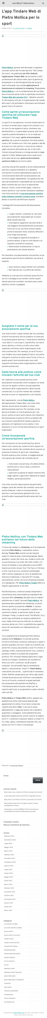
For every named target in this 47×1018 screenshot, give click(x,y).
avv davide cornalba (11, 924)
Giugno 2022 (8, 873)
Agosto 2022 (8, 866)
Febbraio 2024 (9, 836)
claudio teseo (9, 939)
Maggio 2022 (8, 877)
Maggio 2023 (8, 847)
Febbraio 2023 (9, 855)
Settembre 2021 (10, 899)
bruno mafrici (8, 931)
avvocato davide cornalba (13, 928)
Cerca (6, 776)
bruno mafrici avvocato (12, 935)
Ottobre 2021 (9, 896)
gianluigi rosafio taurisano (13, 972)
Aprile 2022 (8, 881)
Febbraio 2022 (9, 888)
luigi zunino (8, 987)
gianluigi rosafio (9, 969)
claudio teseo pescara (11, 943)
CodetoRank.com (19, 1013)
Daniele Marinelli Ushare (12, 954)
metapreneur (8, 995)
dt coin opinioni (9, 961)
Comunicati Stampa (16, 766)
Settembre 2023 (10, 840)
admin (29, 28)
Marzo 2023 (8, 851)
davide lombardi (9, 957)
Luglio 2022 (8, 870)
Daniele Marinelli (9, 950)
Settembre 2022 (10, 862)
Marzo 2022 (8, 884)
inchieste (7, 983)
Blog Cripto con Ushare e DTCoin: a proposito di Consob (23, 800)
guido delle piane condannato (14, 980)
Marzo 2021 (8, 910)
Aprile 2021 (8, 907)
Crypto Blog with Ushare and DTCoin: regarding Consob (22, 796)
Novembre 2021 (9, 892)
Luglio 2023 (8, 844)
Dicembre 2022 (9, 858)
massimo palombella (11, 991)
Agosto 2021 (8, 903)
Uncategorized (9, 1002)
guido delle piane (10, 976)
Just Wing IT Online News (23, 3)
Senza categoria (9, 998)
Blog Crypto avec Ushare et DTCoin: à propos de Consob (23, 792)
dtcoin (6, 965)
